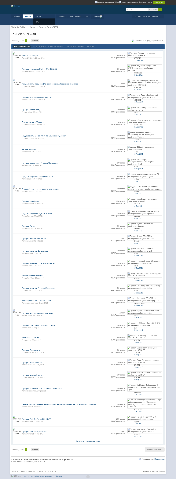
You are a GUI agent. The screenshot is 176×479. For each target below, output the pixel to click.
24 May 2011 (138, 355)
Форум (28, 16)
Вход (150, 2)
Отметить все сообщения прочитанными (38, 476)
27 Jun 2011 (138, 256)
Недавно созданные (22, 46)
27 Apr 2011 (138, 394)
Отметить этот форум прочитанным (148, 41)
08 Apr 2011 (138, 436)
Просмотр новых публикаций (146, 16)
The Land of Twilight (18, 471)
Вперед (35, 40)
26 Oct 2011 (138, 75)
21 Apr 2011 (138, 411)
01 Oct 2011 (138, 90)
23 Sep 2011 (138, 102)
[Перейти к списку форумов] (15, 6)
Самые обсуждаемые (55, 46)
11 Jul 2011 (138, 206)
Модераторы (159, 459)
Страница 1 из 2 (18, 41)
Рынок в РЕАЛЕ (52, 471)
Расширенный (163, 9)
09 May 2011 (138, 380)
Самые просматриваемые (75, 46)
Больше (96, 16)
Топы (37, 22)
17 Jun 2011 (138, 293)
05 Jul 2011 (138, 243)
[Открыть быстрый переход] (162, 16)
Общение (31, 471)
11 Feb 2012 (138, 60)
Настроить (90, 46)
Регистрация (159, 2)
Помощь (59, 476)
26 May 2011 (138, 330)
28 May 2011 (138, 318)
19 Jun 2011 (138, 280)
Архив (41, 471)
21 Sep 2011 (138, 127)
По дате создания (39, 46)
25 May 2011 (138, 342)
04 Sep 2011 (138, 142)
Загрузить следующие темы (88, 441)
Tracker (38, 16)
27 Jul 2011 (138, 181)
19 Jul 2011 (138, 194)
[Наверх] (88, 476)
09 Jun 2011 (138, 305)
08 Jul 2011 (138, 218)
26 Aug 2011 (138, 154)
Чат (86, 16)
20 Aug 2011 (138, 169)
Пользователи (75, 16)
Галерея (61, 16)
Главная (16, 16)
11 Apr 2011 (138, 424)
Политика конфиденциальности (154, 471)
